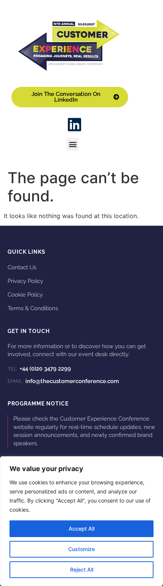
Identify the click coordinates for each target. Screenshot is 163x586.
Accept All (81, 528)
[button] (72, 144)
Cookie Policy (25, 294)
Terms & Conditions (33, 308)
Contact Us (22, 267)
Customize (81, 549)
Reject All (81, 569)
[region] (81, 521)
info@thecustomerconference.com (63, 381)
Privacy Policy (25, 281)
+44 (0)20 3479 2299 (39, 368)
